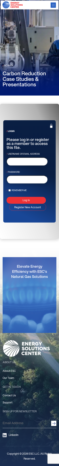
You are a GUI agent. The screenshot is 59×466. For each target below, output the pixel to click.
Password (14, 171)
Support (7, 402)
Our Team (8, 378)
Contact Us (9, 395)
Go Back (8, 65)
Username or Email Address (24, 153)
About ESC (9, 371)
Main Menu (53, 5)
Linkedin (14, 435)
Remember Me (19, 190)
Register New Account (27, 207)
